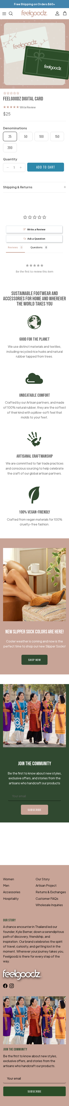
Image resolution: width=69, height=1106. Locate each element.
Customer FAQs (47, 898)
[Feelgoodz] (35, 13)
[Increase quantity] (21, 167)
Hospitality (11, 898)
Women (8, 879)
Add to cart (45, 167)
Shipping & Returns (17, 187)
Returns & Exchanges (51, 892)
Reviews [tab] (13, 247)
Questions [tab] (36, 247)
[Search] (12, 13)
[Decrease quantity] (6, 167)
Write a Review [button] (36, 229)
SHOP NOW (34, 660)
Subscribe (34, 810)
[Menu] (4, 13)
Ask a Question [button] (36, 238)
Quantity (10, 159)
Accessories (11, 892)
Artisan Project (46, 885)
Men (6, 885)
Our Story (43, 879)
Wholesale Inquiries (49, 905)
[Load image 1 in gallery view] (34, 54)
